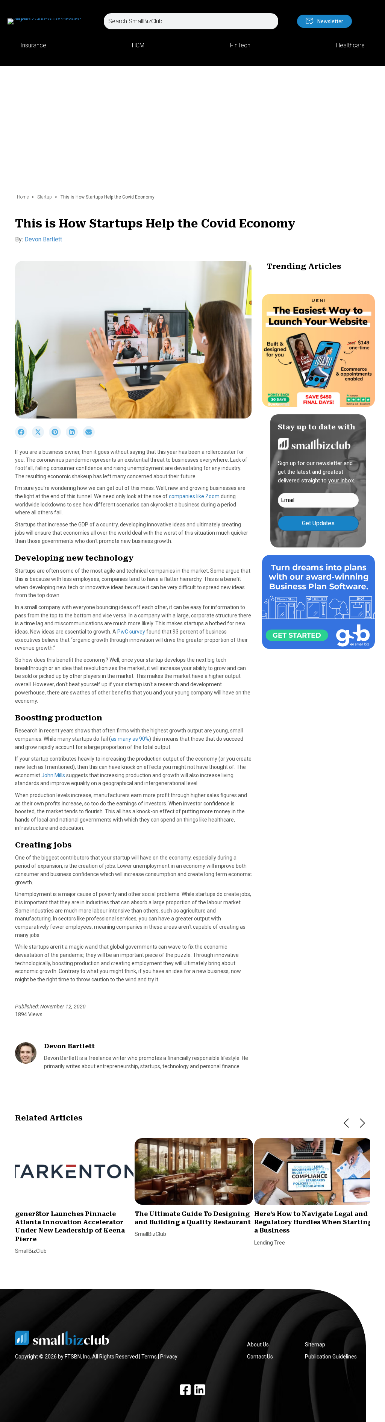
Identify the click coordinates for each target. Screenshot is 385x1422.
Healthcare (350, 45)
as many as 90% (130, 739)
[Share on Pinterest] (57, 436)
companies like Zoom (194, 496)
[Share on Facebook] (23, 436)
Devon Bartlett (43, 239)
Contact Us (260, 1357)
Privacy (168, 1357)
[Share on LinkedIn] (74, 436)
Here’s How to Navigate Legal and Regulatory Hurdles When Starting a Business (313, 1222)
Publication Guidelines (331, 1357)
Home (23, 197)
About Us (258, 1345)
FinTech (240, 45)
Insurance (33, 45)
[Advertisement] (192, 133)
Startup (44, 197)
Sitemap (315, 1345)
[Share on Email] (91, 436)
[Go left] (346, 1123)
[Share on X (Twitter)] (40, 436)
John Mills (53, 775)
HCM (138, 45)
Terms (149, 1357)
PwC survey (131, 632)
